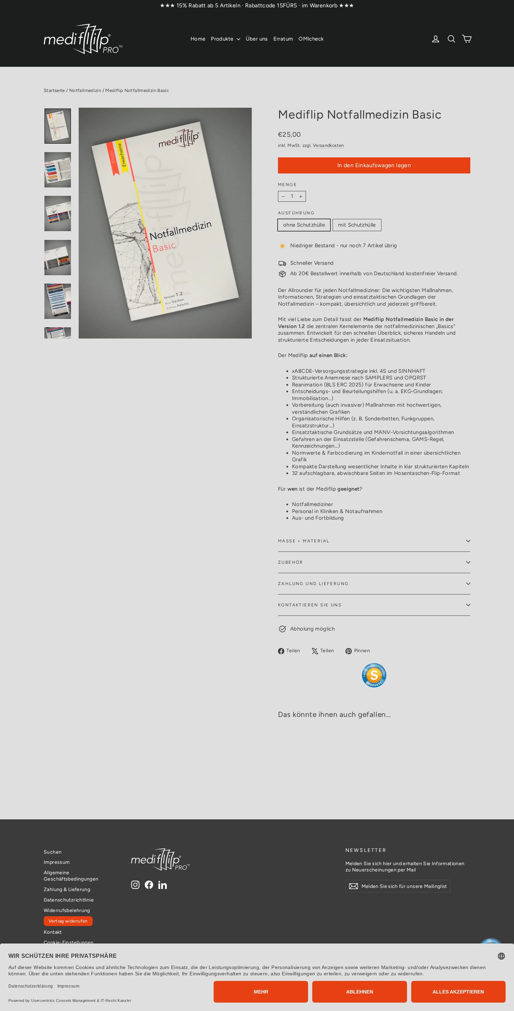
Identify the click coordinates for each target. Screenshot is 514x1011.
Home (198, 39)
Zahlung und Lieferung (313, 583)
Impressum (57, 862)
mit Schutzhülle (357, 225)
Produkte (223, 39)
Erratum (283, 39)
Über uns (257, 39)
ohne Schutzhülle (304, 225)
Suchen (53, 852)
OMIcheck (311, 39)
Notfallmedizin (85, 90)
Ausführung (296, 213)
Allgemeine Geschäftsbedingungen (71, 876)
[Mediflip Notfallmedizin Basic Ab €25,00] (297, 746)
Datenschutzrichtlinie (69, 900)
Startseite (54, 90)
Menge (287, 184)
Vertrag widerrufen (68, 921)
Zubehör (291, 562)
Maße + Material (303, 541)
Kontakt (53, 932)
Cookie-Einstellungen (69, 942)
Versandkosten (328, 145)
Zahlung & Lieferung (67, 889)
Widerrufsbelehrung (67, 910)
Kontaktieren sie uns (310, 605)
